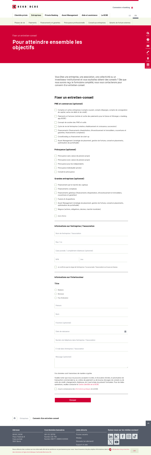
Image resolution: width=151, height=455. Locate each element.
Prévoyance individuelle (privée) (69, 168)
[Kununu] (116, 436)
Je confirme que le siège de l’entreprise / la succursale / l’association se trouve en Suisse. (88, 267)
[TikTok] (135, 436)
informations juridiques (83, 389)
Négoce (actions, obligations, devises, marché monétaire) (79, 209)
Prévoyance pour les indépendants (71, 164)
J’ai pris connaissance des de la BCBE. (78, 389)
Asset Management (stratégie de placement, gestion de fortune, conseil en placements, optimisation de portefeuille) (90, 142)
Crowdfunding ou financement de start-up (73, 137)
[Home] (14, 418)
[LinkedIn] (110, 436)
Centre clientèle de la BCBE (88, 384)
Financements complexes (67, 189)
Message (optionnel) (63, 357)
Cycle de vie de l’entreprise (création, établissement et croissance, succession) (87, 126)
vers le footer (148, 423)
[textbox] (91, 233)
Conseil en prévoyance (66, 172)
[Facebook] (122, 436)
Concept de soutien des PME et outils (72, 122)
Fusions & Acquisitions (66, 199)
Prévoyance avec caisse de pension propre (74, 160)
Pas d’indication (63, 298)
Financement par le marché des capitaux (73, 185)
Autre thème (62, 216)
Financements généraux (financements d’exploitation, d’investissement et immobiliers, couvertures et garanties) (90, 194)
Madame (61, 290)
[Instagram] (128, 436)
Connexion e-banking (121, 7)
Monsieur (61, 294)
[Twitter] (110, 442)
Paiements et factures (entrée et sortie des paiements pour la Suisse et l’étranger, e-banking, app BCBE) (92, 117)
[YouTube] (116, 442)
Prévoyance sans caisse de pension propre (74, 156)
